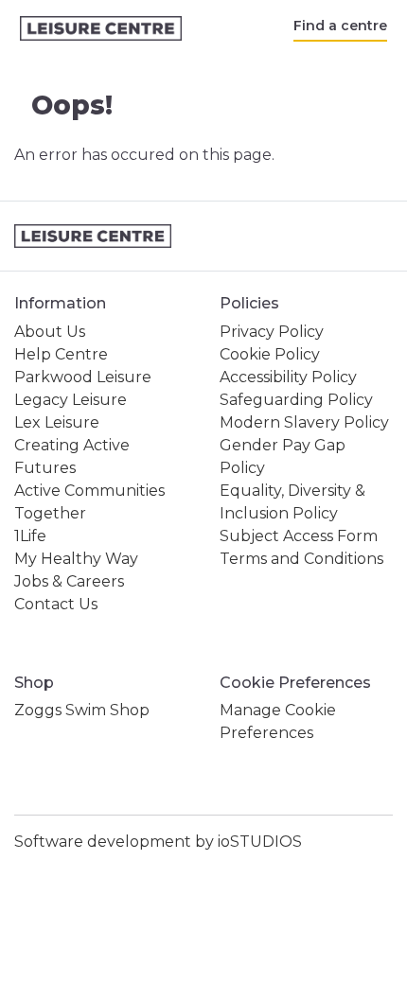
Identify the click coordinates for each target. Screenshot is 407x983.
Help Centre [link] (61, 354)
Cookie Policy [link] (270, 354)
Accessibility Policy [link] (288, 377)
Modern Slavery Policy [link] (304, 422)
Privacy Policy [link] (272, 332)
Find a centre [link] (340, 25)
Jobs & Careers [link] (69, 581)
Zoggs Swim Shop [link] (82, 710)
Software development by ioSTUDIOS (158, 842)
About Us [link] (49, 332)
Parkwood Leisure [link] (82, 377)
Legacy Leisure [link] (70, 400)
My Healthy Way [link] (76, 559)
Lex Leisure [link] (56, 422)
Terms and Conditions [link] (301, 559)
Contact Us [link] (55, 604)
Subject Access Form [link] (299, 536)
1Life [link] (30, 536)
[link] (101, 29)
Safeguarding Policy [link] (296, 400)
